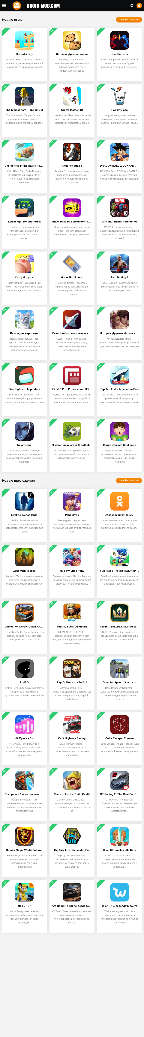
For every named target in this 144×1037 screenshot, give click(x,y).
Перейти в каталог (129, 19)
